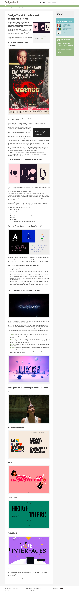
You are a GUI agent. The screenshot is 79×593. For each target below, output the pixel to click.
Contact (30, 590)
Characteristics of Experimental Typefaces (65, 45)
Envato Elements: (14, 351)
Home (27, 588)
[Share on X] (57, 14)
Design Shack (11, 2)
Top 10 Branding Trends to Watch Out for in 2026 (67, 29)
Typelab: (12, 334)
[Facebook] (41, 2)
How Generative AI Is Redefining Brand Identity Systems (67, 25)
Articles (6, 5)
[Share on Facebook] (59, 14)
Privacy (34, 590)
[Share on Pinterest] (61, 14)
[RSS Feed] (44, 2)
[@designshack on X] (5, 590)
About (16, 5)
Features (34, 588)
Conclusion (59, 53)
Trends (42, 38)
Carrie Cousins (43, 36)
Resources (11, 5)
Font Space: (13, 344)
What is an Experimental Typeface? (63, 43)
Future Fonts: (13, 339)
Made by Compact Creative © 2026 (11, 588)
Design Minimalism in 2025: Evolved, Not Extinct (67, 33)
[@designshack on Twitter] (40, 2)
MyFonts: (12, 347)
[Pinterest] (43, 2)
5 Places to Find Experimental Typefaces (64, 49)
